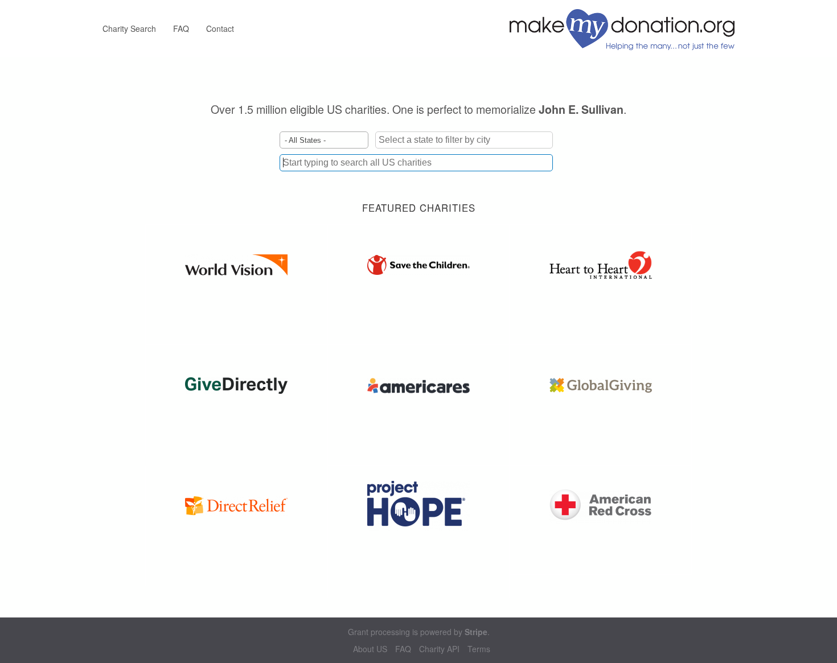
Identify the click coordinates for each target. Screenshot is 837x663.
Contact (220, 28)
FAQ (181, 28)
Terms (478, 649)
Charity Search (129, 28)
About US (370, 649)
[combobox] (416, 162)
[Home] (626, 28)
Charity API (439, 649)
